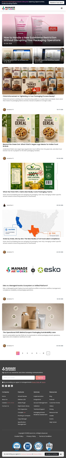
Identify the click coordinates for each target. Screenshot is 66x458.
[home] (8, 8)
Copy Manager (22, 419)
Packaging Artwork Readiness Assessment (40, 414)
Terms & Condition (45, 436)
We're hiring (10, 402)
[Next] (48, 353)
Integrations (37, 399)
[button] (61, 8)
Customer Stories (55, 403)
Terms (43, 382)
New (24, 412)
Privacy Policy (36, 382)
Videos (51, 406)
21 (43, 353)
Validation (37, 406)
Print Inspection (22, 409)
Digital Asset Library (23, 406)
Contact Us (5, 406)
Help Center (53, 422)
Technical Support (39, 409)
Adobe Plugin (22, 403)
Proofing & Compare (24, 416)
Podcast (52, 399)
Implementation (38, 396)
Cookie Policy (18, 436)
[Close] (60, 454)
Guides (52, 416)
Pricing (51, 409)
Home (4, 396)
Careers (4, 403)
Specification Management (22, 423)
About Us (4, 399)
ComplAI (20, 412)
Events (51, 419)
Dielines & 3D (22, 399)
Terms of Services (26, 454)
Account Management (40, 403)
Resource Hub (54, 412)
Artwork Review (22, 396)
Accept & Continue (52, 454)
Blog (51, 396)
